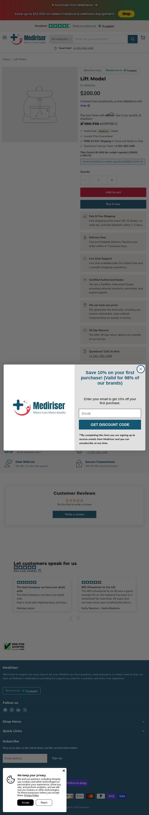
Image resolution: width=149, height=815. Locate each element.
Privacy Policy (31, 795)
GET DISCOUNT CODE (110, 425)
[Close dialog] (141, 369)
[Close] (64, 770)
